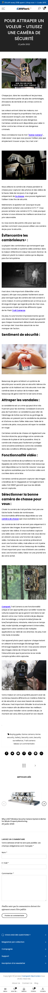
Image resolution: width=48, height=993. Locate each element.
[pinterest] (24, 753)
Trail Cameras (18, 310)
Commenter (8, 873)
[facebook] (6, 753)
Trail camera (29, 740)
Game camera (28, 734)
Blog (36, 983)
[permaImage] (30, 753)
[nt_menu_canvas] (7, 9)
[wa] (41, 753)
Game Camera (35, 135)
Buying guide (15, 734)
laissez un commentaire (24, 743)
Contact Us (27, 983)
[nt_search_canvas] (39, 9)
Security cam (27, 737)
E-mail (5, 863)
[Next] (44, 803)
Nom (4, 852)
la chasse (19, 196)
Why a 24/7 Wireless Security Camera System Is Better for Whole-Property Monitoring (24, 820)
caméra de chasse (10, 519)
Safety (18, 737)
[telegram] (35, 753)
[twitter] (12, 753)
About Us (16, 983)
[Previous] (4, 803)
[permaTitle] (18, 753)
